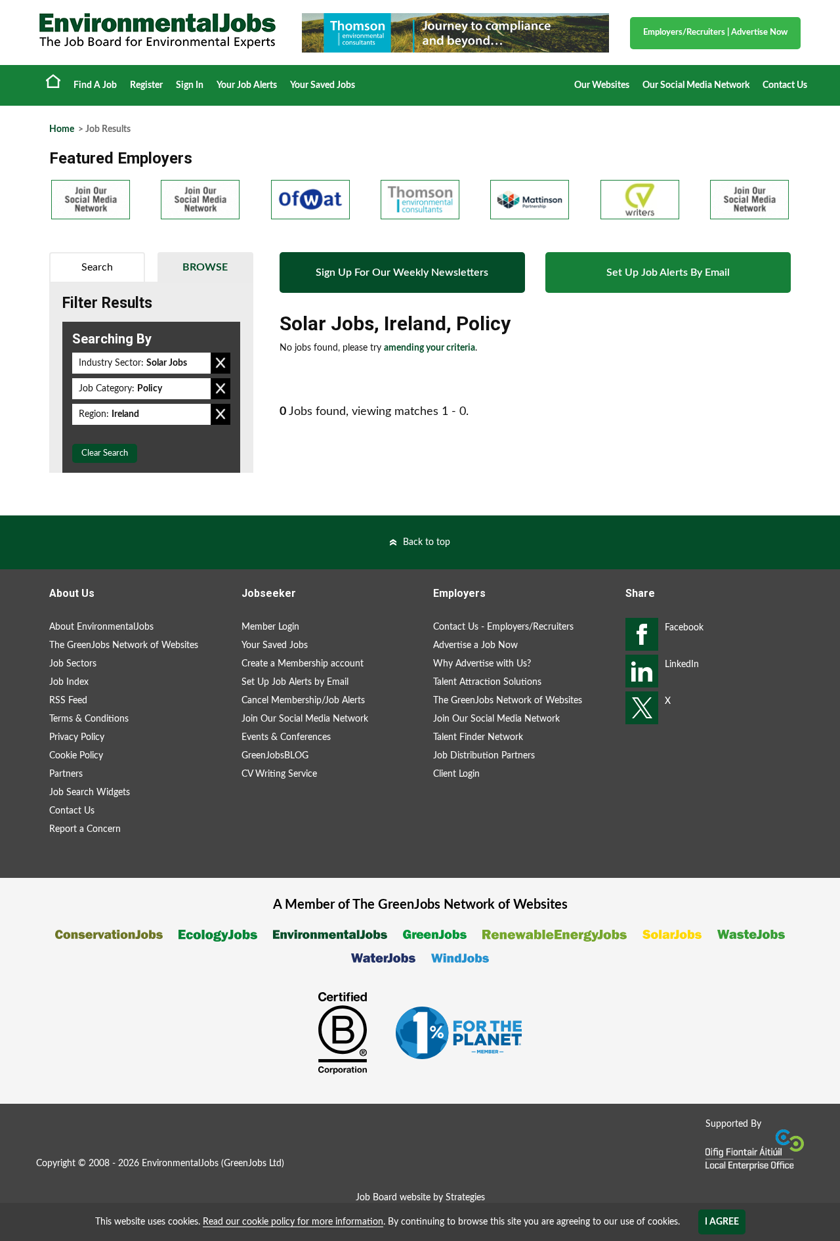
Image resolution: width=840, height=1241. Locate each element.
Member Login (270, 627)
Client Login (456, 774)
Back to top (426, 542)
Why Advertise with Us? (482, 663)
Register (146, 85)
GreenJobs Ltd (253, 1163)
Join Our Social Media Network (305, 719)
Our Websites (601, 85)
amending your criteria (429, 348)
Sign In (189, 85)
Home (53, 81)
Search (97, 267)
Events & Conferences (286, 737)
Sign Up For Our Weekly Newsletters (402, 272)
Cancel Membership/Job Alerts (303, 700)
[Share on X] (641, 707)
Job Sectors (72, 663)
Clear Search (104, 453)
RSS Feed (68, 700)
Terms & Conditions (89, 719)
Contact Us (785, 85)
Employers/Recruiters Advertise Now (715, 32)
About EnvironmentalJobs (101, 627)
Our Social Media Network (695, 85)
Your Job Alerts (247, 85)
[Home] (157, 31)
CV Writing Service (279, 774)
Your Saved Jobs (322, 85)
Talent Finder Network (478, 737)
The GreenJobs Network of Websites (123, 645)
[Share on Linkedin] (641, 671)
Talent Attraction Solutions (487, 682)
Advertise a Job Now (475, 645)
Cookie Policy (76, 755)
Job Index (69, 682)
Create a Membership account (303, 663)
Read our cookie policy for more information (293, 1222)
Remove (220, 363)
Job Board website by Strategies (420, 1197)
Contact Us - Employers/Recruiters (503, 627)
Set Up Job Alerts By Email (668, 272)
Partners (66, 774)
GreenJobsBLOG (275, 755)
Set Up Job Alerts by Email (295, 682)
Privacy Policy (76, 737)
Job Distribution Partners (484, 755)
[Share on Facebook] (641, 634)
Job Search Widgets (89, 792)
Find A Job (95, 85)
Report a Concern (85, 829)
